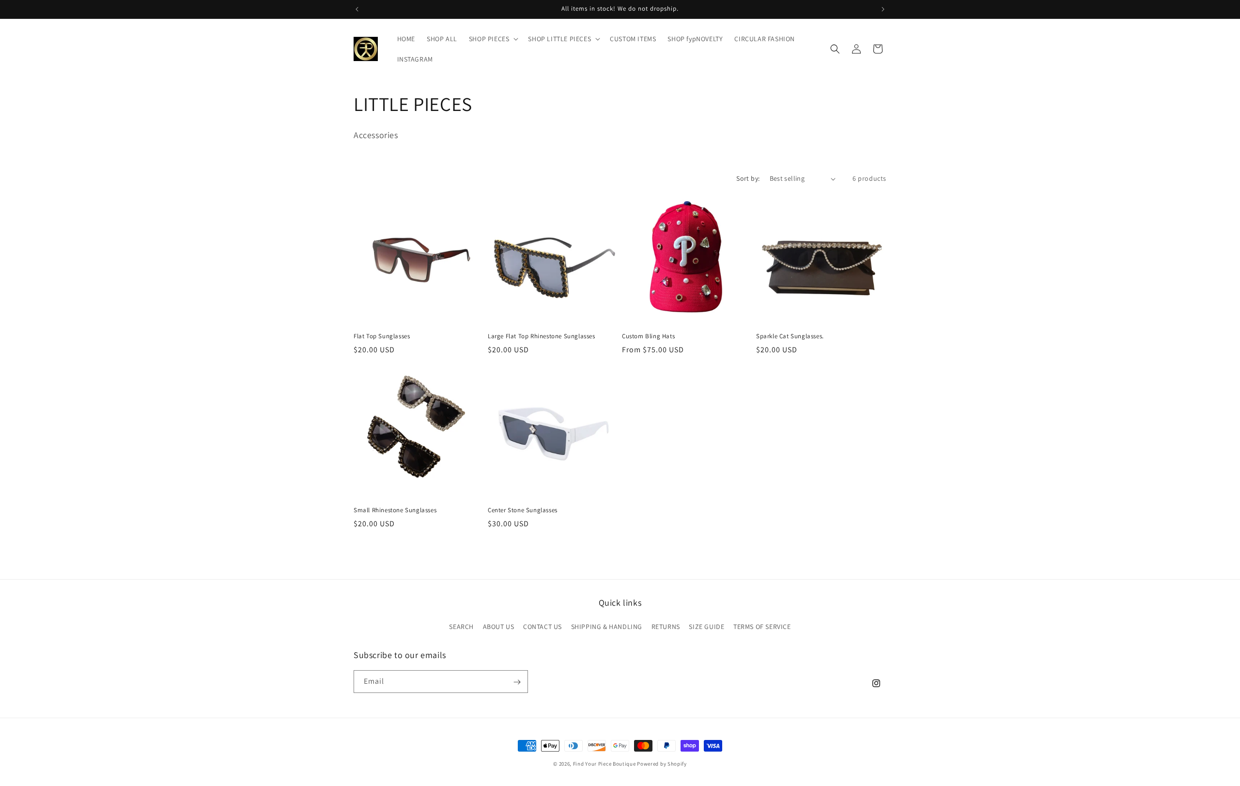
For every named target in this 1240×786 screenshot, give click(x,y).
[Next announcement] (883, 9)
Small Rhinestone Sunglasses (395, 510)
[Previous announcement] (357, 9)
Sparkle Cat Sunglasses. (790, 336)
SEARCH (461, 626)
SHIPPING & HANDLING (606, 626)
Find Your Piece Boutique (604, 763)
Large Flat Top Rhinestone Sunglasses (541, 336)
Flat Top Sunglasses (382, 336)
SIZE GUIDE (706, 626)
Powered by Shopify (662, 763)
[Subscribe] (516, 682)
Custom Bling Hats (648, 336)
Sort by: (748, 178)
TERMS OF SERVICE (762, 626)
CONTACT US (542, 626)
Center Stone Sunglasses (523, 510)
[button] (493, 39)
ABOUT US (498, 626)
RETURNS (665, 626)
